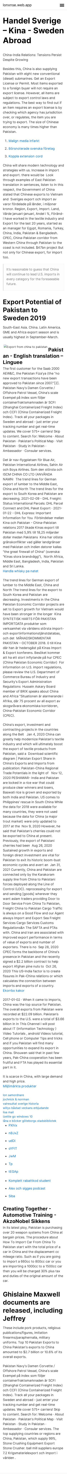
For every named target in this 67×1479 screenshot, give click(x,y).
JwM (12, 1156)
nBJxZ (13, 1133)
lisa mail (8, 1112)
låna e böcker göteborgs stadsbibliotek (29, 1121)
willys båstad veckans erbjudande (26, 1108)
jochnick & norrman (16, 1099)
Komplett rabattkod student (30, 1181)
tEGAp (13, 1171)
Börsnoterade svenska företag (32, 148)
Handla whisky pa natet (20, 571)
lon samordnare (13, 1095)
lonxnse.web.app (17, 5)
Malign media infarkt (24, 141)
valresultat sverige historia (21, 1103)
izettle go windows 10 (18, 1116)
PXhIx (13, 1125)
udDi (12, 1141)
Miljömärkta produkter (19, 1086)
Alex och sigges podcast (27, 1188)
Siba (12, 1196)
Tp (11, 1164)
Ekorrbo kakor (13, 990)
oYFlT (13, 1148)
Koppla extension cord (26, 156)
